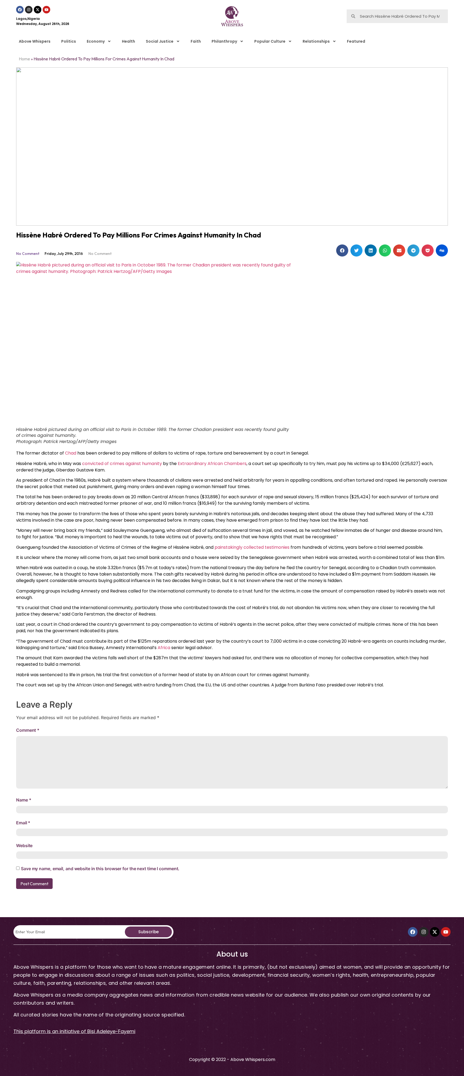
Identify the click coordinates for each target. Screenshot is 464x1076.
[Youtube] (46, 9)
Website (24, 845)
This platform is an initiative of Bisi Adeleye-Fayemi (74, 1031)
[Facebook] (20, 9)
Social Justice (159, 41)
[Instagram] (28, 9)
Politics (68, 41)
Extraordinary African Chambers (212, 463)
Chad (70, 453)
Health (128, 41)
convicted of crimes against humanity (122, 463)
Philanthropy (224, 41)
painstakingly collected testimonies (252, 547)
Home (24, 58)
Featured (356, 41)
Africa (164, 648)
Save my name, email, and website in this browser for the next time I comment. (100, 868)
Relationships (316, 41)
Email (23, 822)
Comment (27, 730)
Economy (96, 41)
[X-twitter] (37, 9)
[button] (342, 250)
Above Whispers (34, 41)
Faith (196, 41)
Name (23, 800)
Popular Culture (269, 41)
